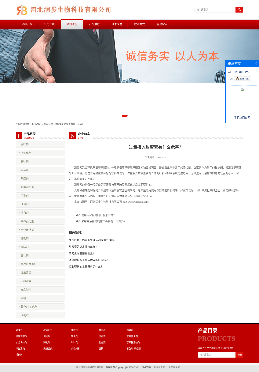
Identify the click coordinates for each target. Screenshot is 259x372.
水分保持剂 (27, 229)
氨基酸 (25, 170)
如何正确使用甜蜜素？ (82, 253)
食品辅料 (26, 289)
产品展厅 (94, 24)
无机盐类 (26, 281)
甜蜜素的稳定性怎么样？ (83, 246)
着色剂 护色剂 (29, 306)
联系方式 (139, 24)
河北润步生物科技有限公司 (89, 367)
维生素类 (26, 272)
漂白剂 (25, 212)
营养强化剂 (27, 221)
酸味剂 (25, 161)
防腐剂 (25, 178)
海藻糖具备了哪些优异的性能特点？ (90, 260)
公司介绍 (49, 24)
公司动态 (72, 24)
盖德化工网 (159, 367)
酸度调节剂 (27, 187)
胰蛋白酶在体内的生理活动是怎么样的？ (93, 240)
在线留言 (162, 24)
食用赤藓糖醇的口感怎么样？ (98, 215)
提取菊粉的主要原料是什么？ (86, 266)
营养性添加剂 (29, 264)
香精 (23, 298)
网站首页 (36, 124)
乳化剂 (25, 255)
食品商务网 (174, 367)
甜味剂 (25, 144)
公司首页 (26, 24)
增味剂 (25, 247)
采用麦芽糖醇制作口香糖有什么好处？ (103, 221)
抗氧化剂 (26, 153)
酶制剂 (25, 238)
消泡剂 (25, 195)
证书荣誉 (117, 24)
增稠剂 (25, 315)
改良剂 (25, 204)
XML (136, 367)
